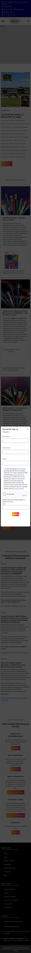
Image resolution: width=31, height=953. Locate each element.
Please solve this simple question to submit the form (13, 501)
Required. (5, 432)
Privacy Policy (18, 489)
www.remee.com (18, 475)
